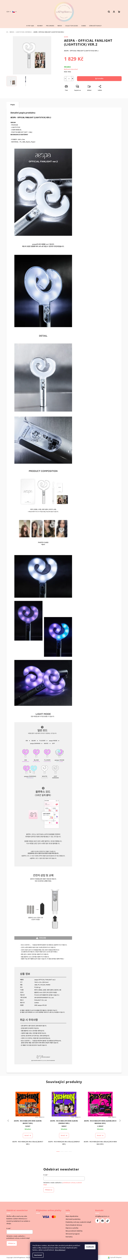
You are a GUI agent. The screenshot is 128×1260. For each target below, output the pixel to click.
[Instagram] (102, 1220)
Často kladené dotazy (74, 1225)
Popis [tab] (13, 105)
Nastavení (38, 1255)
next (120, 1120)
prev (8, 1120)
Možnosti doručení (71, 69)
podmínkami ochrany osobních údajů (18, 1238)
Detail (27, 1136)
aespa (66, 37)
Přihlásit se (48, 1190)
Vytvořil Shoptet (116, 1257)
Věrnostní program (73, 1234)
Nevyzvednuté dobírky (74, 1231)
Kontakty (69, 1237)
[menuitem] (30, 25)
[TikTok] (107, 1220)
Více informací (60, 1250)
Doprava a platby (72, 1228)
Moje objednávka (72, 1216)
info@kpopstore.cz (102, 1216)
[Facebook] (97, 1220)
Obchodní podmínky (73, 1219)
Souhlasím (90, 1247)
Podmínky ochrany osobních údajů (78, 1222)
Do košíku (100, 79)
